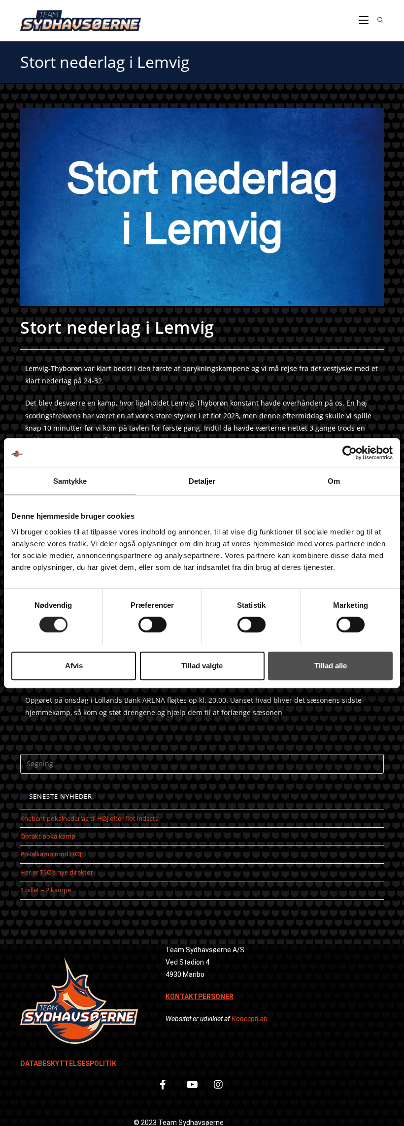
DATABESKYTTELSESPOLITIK (68, 1063)
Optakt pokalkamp (47, 836)
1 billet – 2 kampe (45, 889)
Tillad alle (330, 665)
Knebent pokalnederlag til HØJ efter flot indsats (89, 818)
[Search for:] (377, 20)
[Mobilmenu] (364, 20)
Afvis (74, 665)
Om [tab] (334, 481)
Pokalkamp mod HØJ (50, 853)
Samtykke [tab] (70, 481)
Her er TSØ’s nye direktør (56, 872)
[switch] (152, 624)
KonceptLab (250, 1019)
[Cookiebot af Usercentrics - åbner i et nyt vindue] (349, 452)
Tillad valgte (202, 665)
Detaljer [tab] (202, 481)
